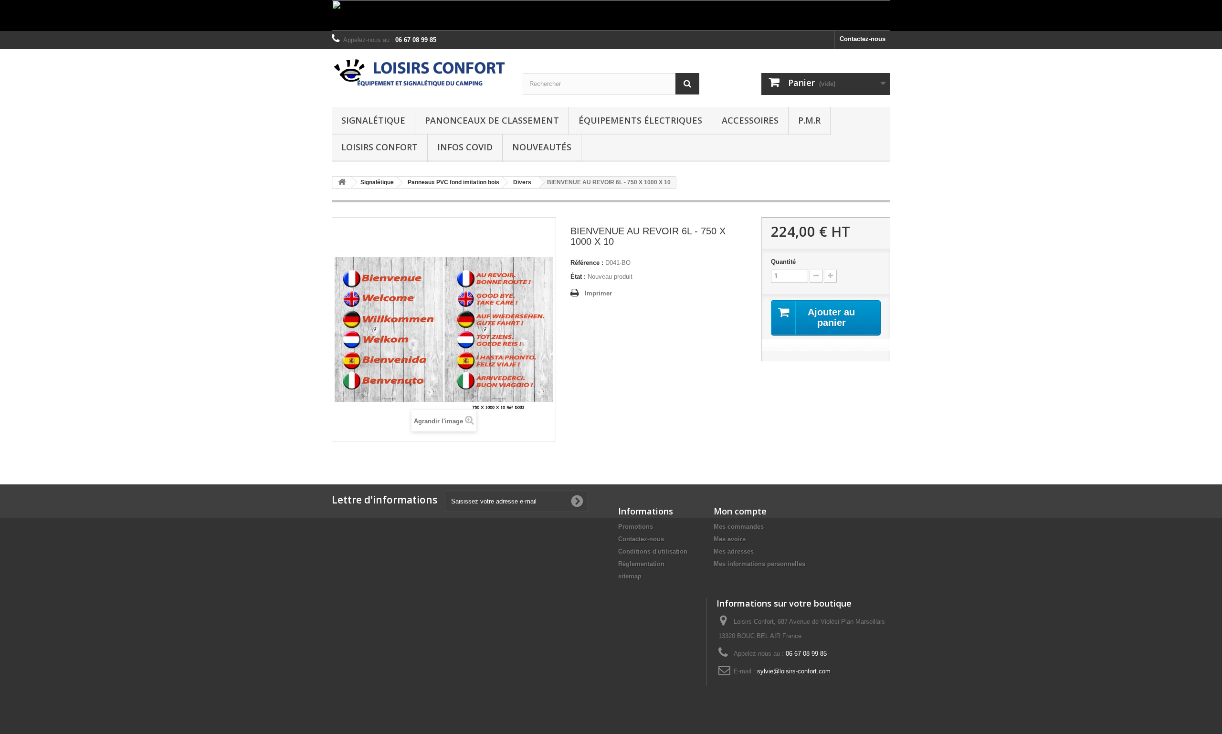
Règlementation (641, 563)
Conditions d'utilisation (652, 551)
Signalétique (373, 120)
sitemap (630, 576)
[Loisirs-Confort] (420, 73)
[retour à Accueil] (342, 183)
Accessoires (750, 120)
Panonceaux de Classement (492, 120)
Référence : (586, 262)
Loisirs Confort (379, 147)
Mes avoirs (730, 539)
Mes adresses (734, 551)
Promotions (635, 526)
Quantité (783, 261)
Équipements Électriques (640, 120)
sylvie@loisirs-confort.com (794, 671)
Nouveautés (541, 147)
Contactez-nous (862, 38)
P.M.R (809, 120)
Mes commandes (739, 526)
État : (578, 276)
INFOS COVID (465, 147)
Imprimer (598, 293)
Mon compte (740, 511)
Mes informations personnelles (759, 563)
